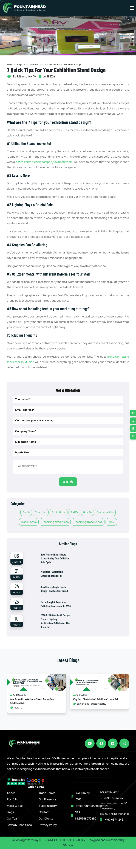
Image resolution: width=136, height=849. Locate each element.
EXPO (74, 512)
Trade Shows (29, 522)
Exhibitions (59, 512)
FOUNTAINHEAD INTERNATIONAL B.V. (62, 840)
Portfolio (12, 799)
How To (87, 512)
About (11, 793)
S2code (68, 845)
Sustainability (105, 512)
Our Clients (46, 818)
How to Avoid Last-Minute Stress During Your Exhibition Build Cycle (55, 558)
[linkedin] (113, 743)
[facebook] (101, 743)
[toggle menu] (132, 8)
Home (9, 64)
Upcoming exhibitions (55, 522)
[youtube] (90, 743)
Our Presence (47, 799)
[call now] (133, 420)
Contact (44, 812)
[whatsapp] (133, 436)
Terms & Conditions (19, 825)
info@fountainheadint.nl (91, 806)
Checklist (41, 512)
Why (111, 522)
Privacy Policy (48, 825)
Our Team (13, 818)
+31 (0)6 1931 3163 (84, 796)
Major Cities (14, 806)
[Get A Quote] (133, 413)
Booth (26, 512)
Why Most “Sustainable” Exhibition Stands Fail (95, 699)
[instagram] (124, 743)
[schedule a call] (133, 428)
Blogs (19, 64)
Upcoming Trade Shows (88, 522)
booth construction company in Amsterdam (44, 162)
